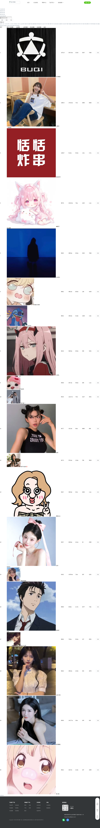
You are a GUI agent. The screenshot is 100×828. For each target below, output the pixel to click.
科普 (79, 23)
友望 (30, 807)
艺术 (90, 23)
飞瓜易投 (17, 810)
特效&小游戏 (6, 25)
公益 (21, 23)
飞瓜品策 (17, 805)
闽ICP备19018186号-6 (39, 819)
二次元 (5, 23)
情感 (32, 23)
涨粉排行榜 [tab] (2, 10)
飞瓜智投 (11, 807)
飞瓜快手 (11, 805)
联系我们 (38, 807)
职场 (86, 23)
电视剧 (70, 23)
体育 (19, 23)
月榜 (11, 20)
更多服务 (60, 2)
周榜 (7, 20)
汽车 (53, 23)
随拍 (94, 23)
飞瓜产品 (51, 2)
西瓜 (25, 805)
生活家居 (60, 23)
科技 (77, 23)
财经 (92, 23)
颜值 (99, 23)
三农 (3, 23)
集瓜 (25, 810)
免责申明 (38, 810)
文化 (42, 23)
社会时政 (74, 23)
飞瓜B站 (16, 807)
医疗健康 (28, 23)
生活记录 (64, 23)
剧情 (23, 23)
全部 (1, 23)
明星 (48, 23)
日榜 (2, 20)
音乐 (96, 23)
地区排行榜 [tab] (2, 12)
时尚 (46, 23)
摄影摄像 (35, 23)
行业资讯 (36, 2)
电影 (67, 23)
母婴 (51, 23)
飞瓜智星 (11, 810)
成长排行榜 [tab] (2, 14)
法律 (55, 23)
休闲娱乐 (16, 23)
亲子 (8, 23)
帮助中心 (44, 2)
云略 (30, 805)
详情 (98, 52)
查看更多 (2, 795)
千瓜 (25, 807)
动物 (25, 23)
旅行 (44, 23)
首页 (28, 2)
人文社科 (11, 23)
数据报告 (48, 807)
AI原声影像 (17, 25)
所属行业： (2, 22)
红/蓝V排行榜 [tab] (3, 16)
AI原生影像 (12, 25)
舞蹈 (88, 23)
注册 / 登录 (87, 2)
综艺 (81, 23)
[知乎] (67, 820)
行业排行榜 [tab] (2, 9)
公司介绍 (38, 805)
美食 (83, 23)
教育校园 (39, 23)
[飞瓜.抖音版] (14, 2)
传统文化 (2, 25)
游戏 (57, 23)
